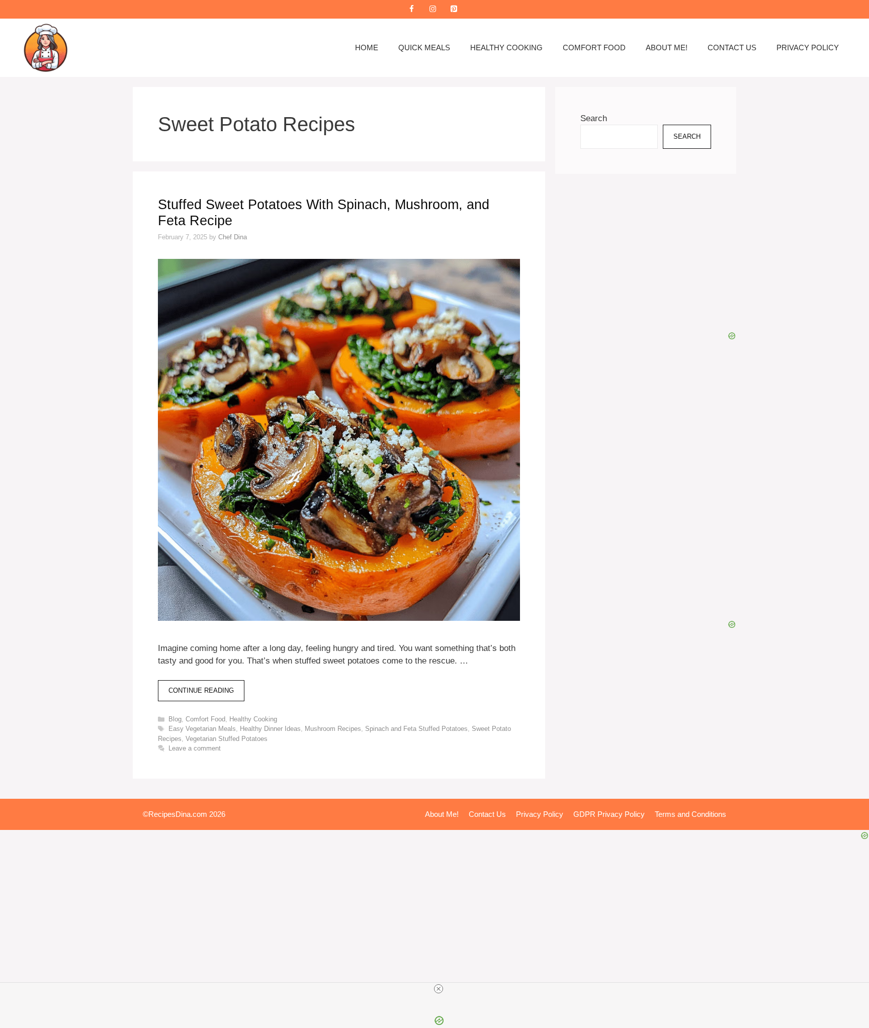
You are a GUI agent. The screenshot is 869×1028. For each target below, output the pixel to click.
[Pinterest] (453, 9)
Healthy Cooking (506, 47)
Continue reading (201, 690)
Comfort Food (594, 47)
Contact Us (732, 47)
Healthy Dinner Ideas (270, 728)
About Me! (666, 47)
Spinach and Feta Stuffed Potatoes (416, 728)
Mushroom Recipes (333, 728)
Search (593, 118)
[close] (438, 988)
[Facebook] (411, 9)
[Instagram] (432, 9)
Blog (175, 719)
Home (366, 47)
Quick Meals (424, 47)
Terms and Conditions (690, 814)
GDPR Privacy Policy (609, 814)
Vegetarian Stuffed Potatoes (227, 738)
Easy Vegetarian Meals (202, 728)
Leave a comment (194, 748)
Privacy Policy (807, 47)
